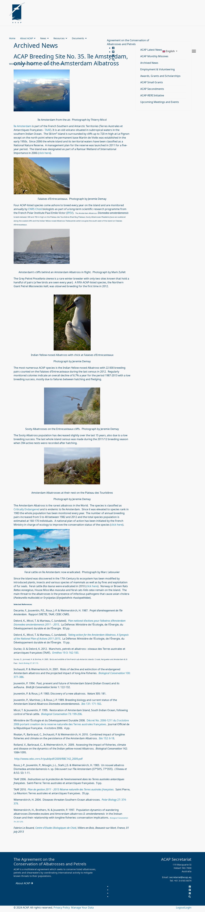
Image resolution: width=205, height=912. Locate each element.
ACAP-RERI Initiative (152, 95)
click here (44, 153)
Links (61, 63)
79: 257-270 (18, 821)
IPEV (70, 213)
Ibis (101, 738)
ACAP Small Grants (151, 82)
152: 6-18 (108, 738)
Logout (180, 907)
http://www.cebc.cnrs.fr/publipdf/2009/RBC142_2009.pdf (48, 759)
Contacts (47, 63)
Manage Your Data (82, 907)
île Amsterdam (22, 126)
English (170, 51)
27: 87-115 (28, 663)
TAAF (47, 130)
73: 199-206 (74, 714)
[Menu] (194, 51)
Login (188, 907)
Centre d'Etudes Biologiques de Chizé (55, 828)
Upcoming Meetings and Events (159, 102)
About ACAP (26, 38)
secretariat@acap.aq (180, 877)
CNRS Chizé (35, 209)
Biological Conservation (111, 673)
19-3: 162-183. (65, 652)
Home (12, 38)
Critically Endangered (26, 509)
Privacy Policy (61, 907)
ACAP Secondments (152, 89)
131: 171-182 (91, 704)
